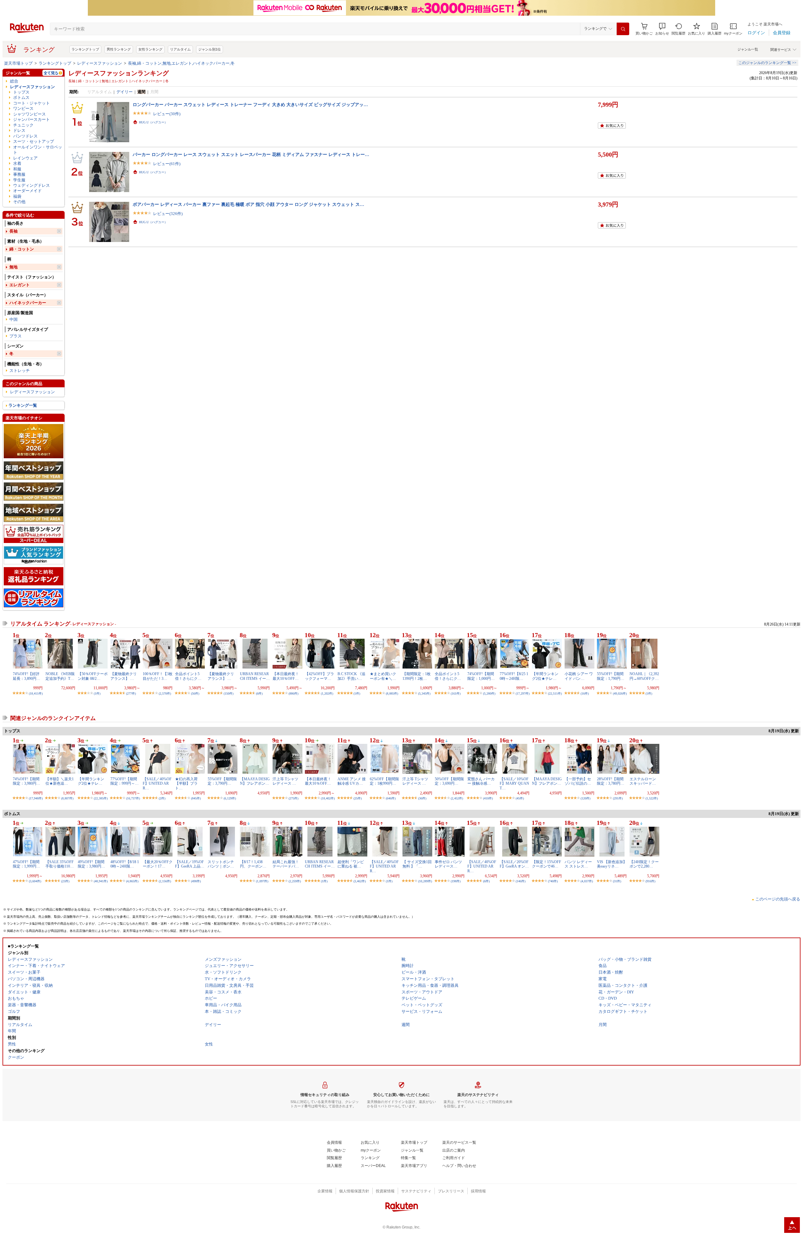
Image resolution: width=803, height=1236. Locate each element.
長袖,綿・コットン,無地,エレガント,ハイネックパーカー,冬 (181, 63)
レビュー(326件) (168, 213)
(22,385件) (101, 798)
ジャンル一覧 (747, 49)
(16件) (585, 693)
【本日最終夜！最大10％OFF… (286, 676)
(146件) (520, 881)
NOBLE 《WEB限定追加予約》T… (60, 676)
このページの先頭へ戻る (777, 899)
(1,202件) (327, 693)
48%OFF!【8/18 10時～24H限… (124, 864)
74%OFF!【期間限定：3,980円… (26, 781)
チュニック (23, 125)
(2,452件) (457, 798)
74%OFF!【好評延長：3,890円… (26, 676)
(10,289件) (425, 881)
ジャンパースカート (31, 119)
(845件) (196, 798)
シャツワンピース (29, 114)
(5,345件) (424, 693)
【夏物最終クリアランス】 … (123, 676)
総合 (14, 81)
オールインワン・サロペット (37, 150)
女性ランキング (150, 49)
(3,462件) (360, 881)
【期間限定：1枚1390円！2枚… (416, 676)
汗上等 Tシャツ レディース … (285, 781)
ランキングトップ (85, 49)
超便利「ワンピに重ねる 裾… (351, 864)
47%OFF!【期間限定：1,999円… (26, 864)
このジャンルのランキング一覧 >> (767, 63)
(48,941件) (101, 881)
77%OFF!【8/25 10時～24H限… (514, 676)
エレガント (19, 284)
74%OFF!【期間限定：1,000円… (481, 676)
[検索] (623, 29)
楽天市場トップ (18, 63)
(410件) (488, 798)
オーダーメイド (27, 190)
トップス (21, 92)
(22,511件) (555, 693)
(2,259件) (295, 881)
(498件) (196, 881)
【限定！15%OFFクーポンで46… (546, 864)
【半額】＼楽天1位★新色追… (59, 781)
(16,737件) (133, 798)
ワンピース (23, 108)
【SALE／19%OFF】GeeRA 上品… (189, 864)
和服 (17, 169)
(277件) (131, 693)
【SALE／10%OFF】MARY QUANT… (514, 783)
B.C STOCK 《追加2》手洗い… (351, 676)
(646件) (391, 798)
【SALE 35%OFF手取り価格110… (59, 864)
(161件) (455, 693)
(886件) (293, 693)
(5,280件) (489, 693)
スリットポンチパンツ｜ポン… (221, 864)
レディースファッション (99, 63)
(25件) (358, 798)
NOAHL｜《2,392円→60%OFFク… (644, 676)
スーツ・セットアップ (33, 141)
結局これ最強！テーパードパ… (286, 864)
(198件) (455, 881)
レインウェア (25, 158)
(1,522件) (652, 798)
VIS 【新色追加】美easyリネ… (612, 864)
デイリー (124, 91)
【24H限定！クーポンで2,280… (644, 864)
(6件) (259, 693)
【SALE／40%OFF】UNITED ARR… (157, 783)
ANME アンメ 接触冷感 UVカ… (352, 781)
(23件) (65, 881)
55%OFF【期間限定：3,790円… (222, 781)
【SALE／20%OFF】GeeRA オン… (514, 864)
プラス (15, 336)
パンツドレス (25, 136)
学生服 (19, 180)
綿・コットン (21, 249)
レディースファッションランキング (118, 73)
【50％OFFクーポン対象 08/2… (93, 676)
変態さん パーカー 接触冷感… (481, 781)
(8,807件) (67, 798)
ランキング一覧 (22, 405)
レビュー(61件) (166, 163)
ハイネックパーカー (27, 302)
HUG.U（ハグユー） (153, 122)
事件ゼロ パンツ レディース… (448, 864)
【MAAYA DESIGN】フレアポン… (255, 781)
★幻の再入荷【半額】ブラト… (186, 783)
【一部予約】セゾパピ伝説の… (578, 781)
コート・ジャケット (31, 103)
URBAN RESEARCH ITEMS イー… (255, 676)
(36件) (422, 798)
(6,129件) (230, 798)
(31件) (617, 881)
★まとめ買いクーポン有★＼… (383, 676)
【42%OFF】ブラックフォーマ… (319, 676)
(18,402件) (328, 798)
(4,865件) (132, 881)
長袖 (13, 231)
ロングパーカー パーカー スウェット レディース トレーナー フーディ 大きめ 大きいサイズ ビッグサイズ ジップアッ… (250, 104)
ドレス (19, 130)
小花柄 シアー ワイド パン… (579, 676)
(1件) (97, 693)
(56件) (195, 693)
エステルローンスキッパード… (643, 781)
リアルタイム (180, 49)
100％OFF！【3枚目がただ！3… (158, 676)
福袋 (17, 196)
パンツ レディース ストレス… (578, 864)
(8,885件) (392, 693)
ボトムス (21, 97)
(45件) (520, 798)
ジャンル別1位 (209, 49)
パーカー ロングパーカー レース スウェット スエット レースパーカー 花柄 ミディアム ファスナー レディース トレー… (251, 154)
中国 (13, 319)
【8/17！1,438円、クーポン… (253, 864)
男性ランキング (119, 49)
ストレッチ (19, 370)
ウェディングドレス (31, 185)
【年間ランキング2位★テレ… (545, 676)
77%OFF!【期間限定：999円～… (124, 781)
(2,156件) (165, 881)
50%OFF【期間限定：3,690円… (449, 781)
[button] (662, 29)
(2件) (162, 798)
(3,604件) (35, 881)
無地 (13, 267)
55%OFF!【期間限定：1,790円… (610, 676)
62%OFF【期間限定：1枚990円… (384, 781)
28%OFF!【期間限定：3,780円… (610, 781)
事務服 (19, 174)
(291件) (618, 798)
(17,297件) (522, 693)
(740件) (553, 881)
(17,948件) (36, 798)
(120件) (585, 798)
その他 (19, 201)
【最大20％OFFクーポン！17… (158, 864)
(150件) (228, 693)
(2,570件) (165, 693)
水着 (17, 163)
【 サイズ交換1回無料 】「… (417, 864)
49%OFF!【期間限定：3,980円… (91, 864)
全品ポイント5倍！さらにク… (188, 676)
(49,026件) (620, 693)
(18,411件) (36, 693)
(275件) (293, 798)
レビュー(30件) (166, 113)
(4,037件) (587, 881)
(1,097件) (262, 881)
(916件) (650, 881)
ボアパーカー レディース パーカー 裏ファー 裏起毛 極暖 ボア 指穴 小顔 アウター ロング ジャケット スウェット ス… (248, 204)
